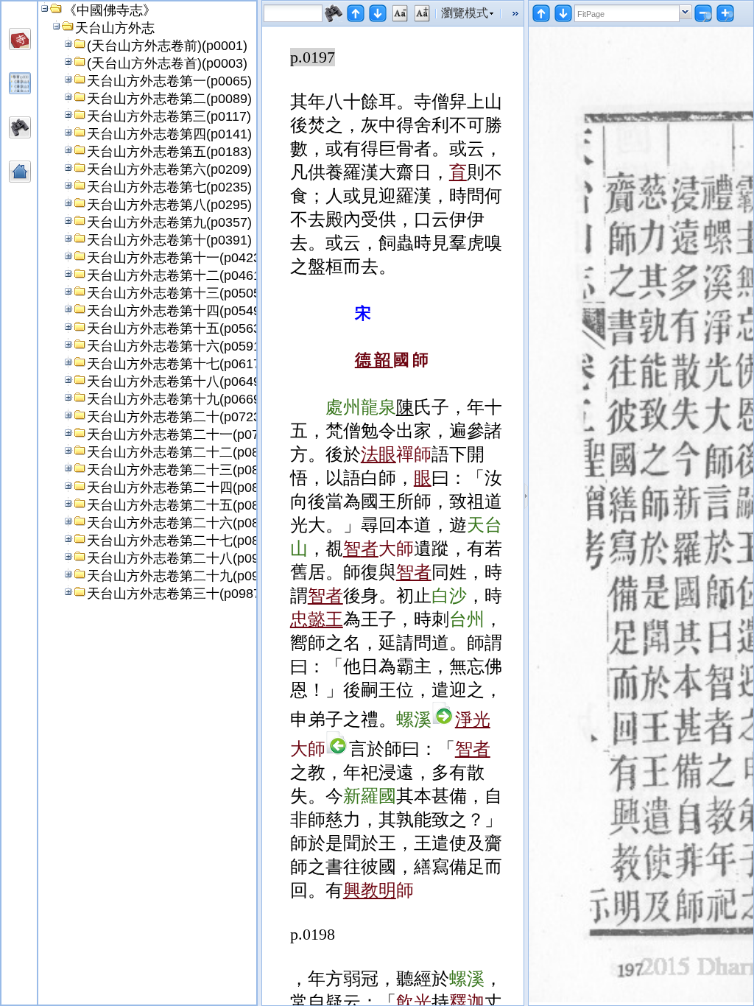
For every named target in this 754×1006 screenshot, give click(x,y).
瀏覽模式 (464, 13)
